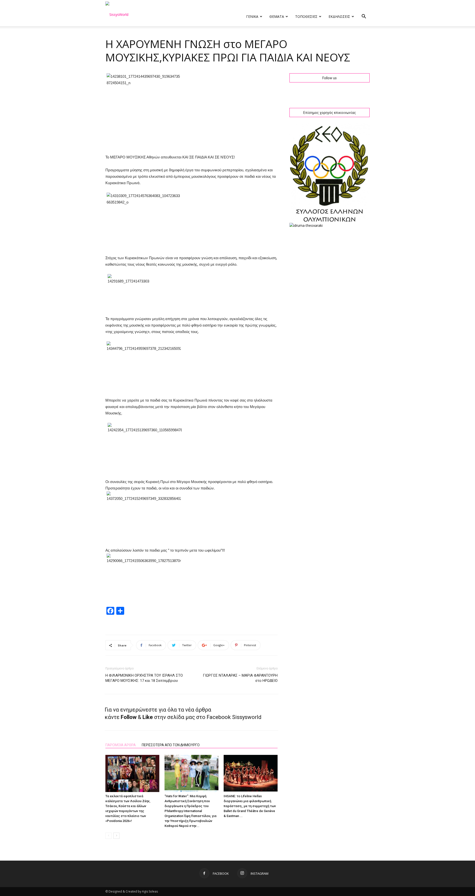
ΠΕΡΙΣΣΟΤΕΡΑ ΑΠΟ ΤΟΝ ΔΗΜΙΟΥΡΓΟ (171, 745)
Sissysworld (246, 717)
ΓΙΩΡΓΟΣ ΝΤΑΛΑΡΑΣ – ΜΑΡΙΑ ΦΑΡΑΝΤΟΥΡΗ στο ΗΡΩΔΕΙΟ (240, 678)
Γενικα (252, 16)
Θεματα (276, 16)
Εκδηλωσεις (339, 16)
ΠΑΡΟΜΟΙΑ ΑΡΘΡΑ (120, 745)
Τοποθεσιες (306, 16)
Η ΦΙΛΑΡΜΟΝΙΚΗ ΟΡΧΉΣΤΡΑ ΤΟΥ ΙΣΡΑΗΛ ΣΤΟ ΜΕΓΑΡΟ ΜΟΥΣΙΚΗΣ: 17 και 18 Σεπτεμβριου (144, 678)
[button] (364, 17)
